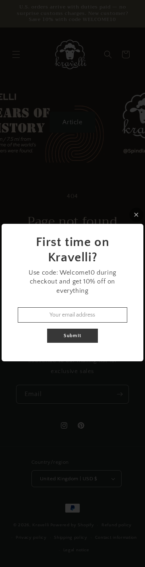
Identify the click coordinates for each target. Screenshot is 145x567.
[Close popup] (136, 215)
